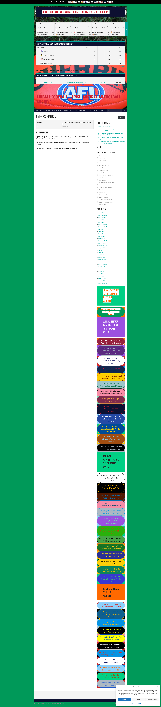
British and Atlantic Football (106, 202)
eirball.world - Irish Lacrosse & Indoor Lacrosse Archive (111, 377)
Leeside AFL (102, 172)
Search (99, 115)
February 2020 (102, 259)
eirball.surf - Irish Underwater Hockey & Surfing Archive (111, 668)
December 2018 (102, 283)
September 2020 (102, 245)
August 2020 (101, 248)
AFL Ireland (47, 111)
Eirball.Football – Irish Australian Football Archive (79, 99)
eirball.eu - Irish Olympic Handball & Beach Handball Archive (111, 418)
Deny (138, 699)
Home (37, 111)
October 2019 (102, 266)
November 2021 (102, 226)
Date (47, 79)
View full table (121, 66)
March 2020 (101, 257)
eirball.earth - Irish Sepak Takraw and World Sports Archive (110, 439)
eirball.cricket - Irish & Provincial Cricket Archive (111, 504)
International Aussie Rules (106, 175)
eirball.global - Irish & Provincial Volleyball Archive (111, 384)
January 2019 (101, 280)
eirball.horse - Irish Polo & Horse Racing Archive (111, 630)
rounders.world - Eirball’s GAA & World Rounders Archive (110, 547)
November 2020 (102, 243)
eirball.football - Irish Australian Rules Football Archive (110, 408)
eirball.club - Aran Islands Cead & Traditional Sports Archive (111, 578)
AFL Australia (93, 111)
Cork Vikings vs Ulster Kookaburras (76, 82)
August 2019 (101, 271)
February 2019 (102, 278)
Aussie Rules (102, 160)
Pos (38, 47)
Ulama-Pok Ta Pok (103, 194)
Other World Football (104, 185)
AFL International (67, 111)
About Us (101, 111)
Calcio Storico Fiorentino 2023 (106, 126)
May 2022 (101, 222)
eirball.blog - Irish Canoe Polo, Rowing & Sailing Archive (111, 623)
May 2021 (101, 234)
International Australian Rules (107, 182)
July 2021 (100, 229)
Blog (41, 111)
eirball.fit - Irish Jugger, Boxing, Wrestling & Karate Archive (111, 653)
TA (120, 47)
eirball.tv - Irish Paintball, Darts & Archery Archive (110, 676)
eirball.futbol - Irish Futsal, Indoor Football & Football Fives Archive (111, 428)
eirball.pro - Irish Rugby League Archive (111, 400)
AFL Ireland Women (56, 111)
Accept (124, 699)
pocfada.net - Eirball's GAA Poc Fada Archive (111, 562)
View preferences (152, 699)
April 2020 (101, 255)
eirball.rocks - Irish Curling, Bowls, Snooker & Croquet (111, 605)
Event (76, 79)
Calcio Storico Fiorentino (105, 187)
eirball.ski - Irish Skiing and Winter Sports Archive (111, 661)
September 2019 (102, 269)
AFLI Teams (85, 111)
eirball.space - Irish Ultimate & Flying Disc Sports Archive (111, 448)
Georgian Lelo (102, 190)
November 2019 (102, 264)
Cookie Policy (134, 703)
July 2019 (100, 273)
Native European (103, 197)
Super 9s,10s (102, 168)
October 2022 (102, 217)
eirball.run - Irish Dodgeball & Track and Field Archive (111, 646)
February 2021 (102, 238)
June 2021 (101, 231)
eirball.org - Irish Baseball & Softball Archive (111, 369)
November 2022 (102, 215)
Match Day (118, 79)
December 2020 (102, 241)
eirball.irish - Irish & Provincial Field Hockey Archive (111, 496)
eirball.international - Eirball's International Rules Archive (111, 570)
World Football (102, 204)
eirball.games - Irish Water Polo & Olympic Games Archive (111, 614)
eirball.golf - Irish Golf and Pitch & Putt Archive (111, 512)
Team (42, 47)
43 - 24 (103, 82)
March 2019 (101, 276)
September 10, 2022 (47, 82)
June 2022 (101, 219)
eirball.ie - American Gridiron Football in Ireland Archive (111, 341)
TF (109, 47)
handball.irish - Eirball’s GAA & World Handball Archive (111, 539)
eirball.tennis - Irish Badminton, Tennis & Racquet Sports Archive (111, 520)
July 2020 (100, 250)
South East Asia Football (105, 199)
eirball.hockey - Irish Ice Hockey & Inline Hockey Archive (111, 360)
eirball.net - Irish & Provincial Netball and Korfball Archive (111, 392)
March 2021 (101, 236)
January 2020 (101, 262)
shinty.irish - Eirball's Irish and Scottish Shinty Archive (111, 555)
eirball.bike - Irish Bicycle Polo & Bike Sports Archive (110, 638)
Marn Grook (102, 192)
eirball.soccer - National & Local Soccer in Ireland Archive (111, 477)
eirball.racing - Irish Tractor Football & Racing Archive (111, 684)
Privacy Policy (141, 703)
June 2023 (101, 212)
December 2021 (102, 224)
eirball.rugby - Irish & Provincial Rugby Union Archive (111, 487)
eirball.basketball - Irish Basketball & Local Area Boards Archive (111, 350)
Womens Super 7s (103, 170)
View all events (121, 85)
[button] (157, 687)
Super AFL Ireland (77, 111)
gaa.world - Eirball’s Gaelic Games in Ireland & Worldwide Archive (110, 530)
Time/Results (103, 79)
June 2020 (101, 252)
